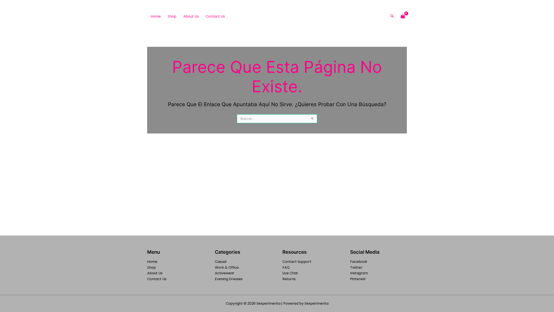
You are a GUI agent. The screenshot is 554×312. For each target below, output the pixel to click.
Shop (172, 16)
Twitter (356, 267)
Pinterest (358, 278)
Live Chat (290, 273)
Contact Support (296, 261)
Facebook (358, 261)
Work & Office (227, 267)
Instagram (359, 273)
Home (156, 16)
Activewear (224, 273)
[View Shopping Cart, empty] (403, 16)
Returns (289, 278)
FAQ (286, 267)
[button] (392, 16)
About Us (191, 16)
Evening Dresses (229, 278)
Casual (220, 261)
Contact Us (215, 16)
